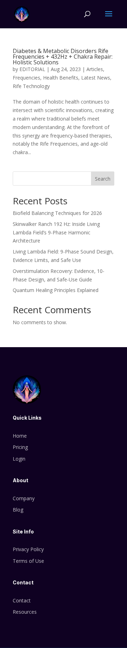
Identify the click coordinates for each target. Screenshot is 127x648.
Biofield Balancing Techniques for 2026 (57, 213)
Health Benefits (60, 77)
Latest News (95, 77)
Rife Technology (31, 86)
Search (102, 178)
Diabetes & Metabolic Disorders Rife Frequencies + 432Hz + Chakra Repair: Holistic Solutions (63, 56)
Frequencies (26, 77)
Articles (94, 69)
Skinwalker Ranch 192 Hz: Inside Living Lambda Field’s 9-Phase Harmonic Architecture (56, 232)
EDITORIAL (32, 69)
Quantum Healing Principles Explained (55, 290)
